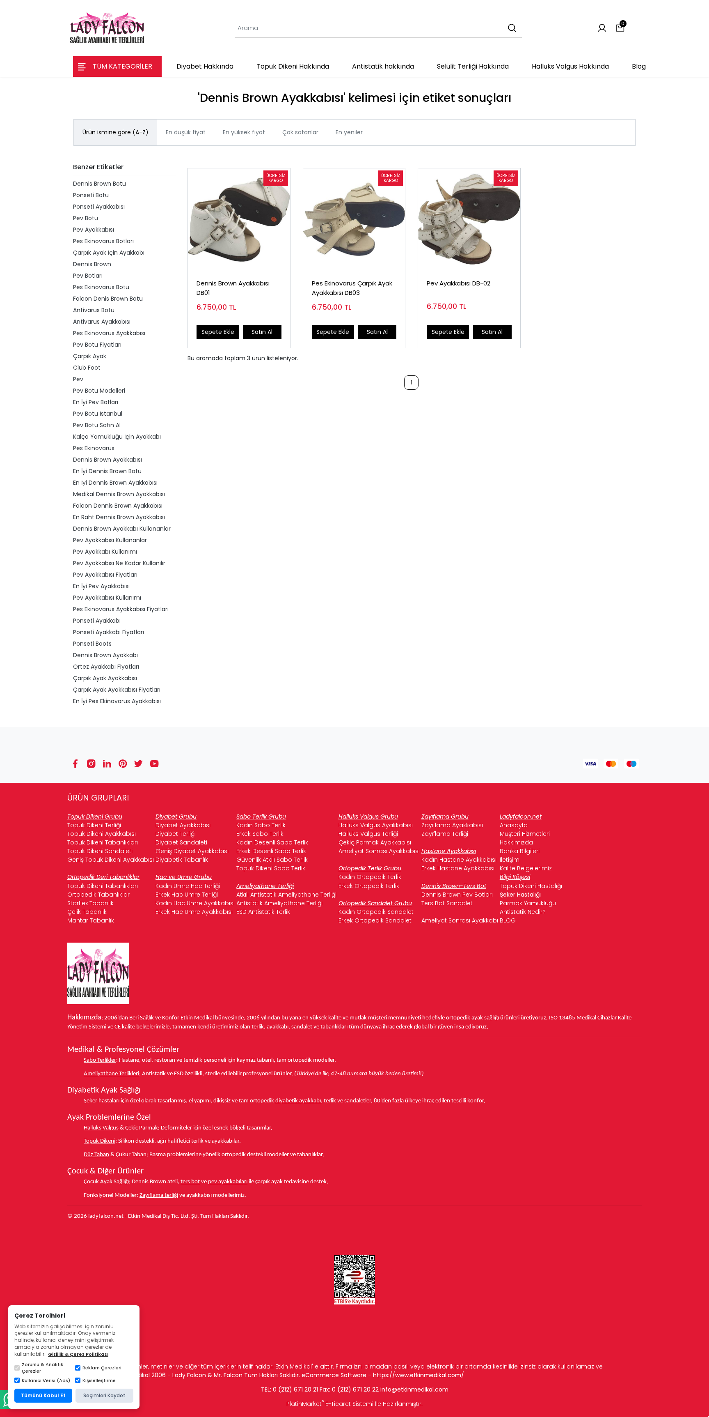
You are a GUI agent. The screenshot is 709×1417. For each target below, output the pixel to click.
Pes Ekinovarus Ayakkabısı (109, 333)
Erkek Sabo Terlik (260, 834)
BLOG (508, 920)
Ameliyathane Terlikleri (111, 1074)
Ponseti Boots (92, 643)
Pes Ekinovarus (93, 448)
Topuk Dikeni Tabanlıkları (102, 842)
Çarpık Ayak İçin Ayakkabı (108, 252)
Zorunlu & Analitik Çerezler (42, 1368)
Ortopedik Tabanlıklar (98, 894)
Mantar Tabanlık (90, 920)
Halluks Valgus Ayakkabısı (375, 825)
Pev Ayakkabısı (93, 229)
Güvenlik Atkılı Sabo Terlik (272, 860)
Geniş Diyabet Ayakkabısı (192, 851)
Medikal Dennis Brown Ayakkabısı (119, 494)
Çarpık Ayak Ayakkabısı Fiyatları (116, 689)
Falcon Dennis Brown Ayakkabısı (117, 505)
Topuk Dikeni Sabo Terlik (270, 868)
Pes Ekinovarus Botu (101, 287)
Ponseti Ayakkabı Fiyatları (108, 632)
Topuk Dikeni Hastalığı (531, 886)
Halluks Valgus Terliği (368, 834)
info (385, 1389)
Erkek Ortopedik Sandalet (375, 920)
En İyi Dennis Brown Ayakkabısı (115, 482)
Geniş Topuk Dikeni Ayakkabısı (110, 860)
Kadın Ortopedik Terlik (369, 877)
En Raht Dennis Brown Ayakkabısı (119, 517)
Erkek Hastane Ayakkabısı (457, 868)
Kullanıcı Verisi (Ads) (46, 1380)
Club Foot (87, 367)
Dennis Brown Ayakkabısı (107, 459)
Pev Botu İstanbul (97, 413)
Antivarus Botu (93, 310)
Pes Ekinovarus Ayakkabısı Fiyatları (121, 609)
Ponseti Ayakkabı (97, 620)
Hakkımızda (516, 842)
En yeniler (349, 132)
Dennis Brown (92, 264)
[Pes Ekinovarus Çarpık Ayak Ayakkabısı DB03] (354, 219)
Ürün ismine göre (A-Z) (115, 132)
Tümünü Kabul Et (43, 1395)
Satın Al (262, 332)
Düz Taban (96, 1155)
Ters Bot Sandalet (447, 903)
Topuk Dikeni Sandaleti (100, 851)
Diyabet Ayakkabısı (183, 825)
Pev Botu (85, 218)
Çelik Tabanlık (87, 912)
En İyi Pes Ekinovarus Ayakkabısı (117, 701)
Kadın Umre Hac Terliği (188, 886)
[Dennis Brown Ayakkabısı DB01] (239, 219)
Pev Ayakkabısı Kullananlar (110, 540)
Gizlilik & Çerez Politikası (78, 1354)
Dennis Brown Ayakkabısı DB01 (233, 288)
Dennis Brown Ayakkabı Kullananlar (122, 528)
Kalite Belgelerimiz (526, 868)
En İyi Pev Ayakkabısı (101, 586)
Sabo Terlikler (100, 1060)
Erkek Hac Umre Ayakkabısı (194, 912)
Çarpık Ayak (89, 356)
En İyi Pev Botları (95, 402)
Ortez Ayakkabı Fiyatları (106, 666)
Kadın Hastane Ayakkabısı (458, 860)
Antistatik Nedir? (523, 912)
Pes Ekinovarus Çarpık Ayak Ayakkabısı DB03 (352, 288)
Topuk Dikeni (99, 1141)
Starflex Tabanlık (90, 903)
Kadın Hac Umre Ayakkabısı (195, 903)
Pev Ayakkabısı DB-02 (458, 283)
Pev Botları (88, 275)
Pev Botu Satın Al (97, 425)
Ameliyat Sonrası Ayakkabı (459, 920)
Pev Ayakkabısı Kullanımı (107, 597)
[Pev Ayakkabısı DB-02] (469, 219)
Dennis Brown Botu (99, 183)
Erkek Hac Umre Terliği (187, 894)
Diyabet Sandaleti (181, 842)
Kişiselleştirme (99, 1380)
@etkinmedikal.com (419, 1389)
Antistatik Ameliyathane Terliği (279, 903)
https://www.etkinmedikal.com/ (418, 1375)
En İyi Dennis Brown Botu (107, 471)
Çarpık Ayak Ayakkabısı (105, 678)
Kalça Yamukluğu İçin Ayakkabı (117, 436)
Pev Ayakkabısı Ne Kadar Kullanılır (119, 563)
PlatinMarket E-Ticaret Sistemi (329, 1404)
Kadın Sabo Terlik (261, 825)
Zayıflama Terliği (444, 834)
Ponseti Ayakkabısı (99, 206)
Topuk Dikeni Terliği (94, 825)
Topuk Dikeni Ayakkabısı (101, 834)
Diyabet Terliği (176, 834)
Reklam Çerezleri (101, 1367)
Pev (78, 379)
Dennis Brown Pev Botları (457, 894)
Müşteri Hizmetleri (525, 834)
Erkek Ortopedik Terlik (368, 886)
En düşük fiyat (186, 132)
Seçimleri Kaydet (104, 1395)
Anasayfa (514, 825)
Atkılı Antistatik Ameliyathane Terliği (286, 894)
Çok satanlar (300, 132)
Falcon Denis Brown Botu (108, 298)
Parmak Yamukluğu (528, 903)
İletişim (509, 860)
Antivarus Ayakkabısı (101, 321)
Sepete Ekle (217, 332)
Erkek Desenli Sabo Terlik (271, 851)
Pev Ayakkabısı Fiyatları (105, 574)
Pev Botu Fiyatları (97, 344)
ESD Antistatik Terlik (263, 912)
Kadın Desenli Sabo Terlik (272, 842)
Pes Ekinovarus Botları (103, 241)
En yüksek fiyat (244, 132)
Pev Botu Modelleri (99, 390)
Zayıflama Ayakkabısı (452, 825)
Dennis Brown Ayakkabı (105, 655)
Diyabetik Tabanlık (182, 860)
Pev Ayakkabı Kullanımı (105, 551)
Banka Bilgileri (520, 851)
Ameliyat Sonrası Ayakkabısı (379, 851)
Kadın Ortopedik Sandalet (376, 912)
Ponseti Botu (91, 195)
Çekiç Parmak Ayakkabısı (374, 842)
